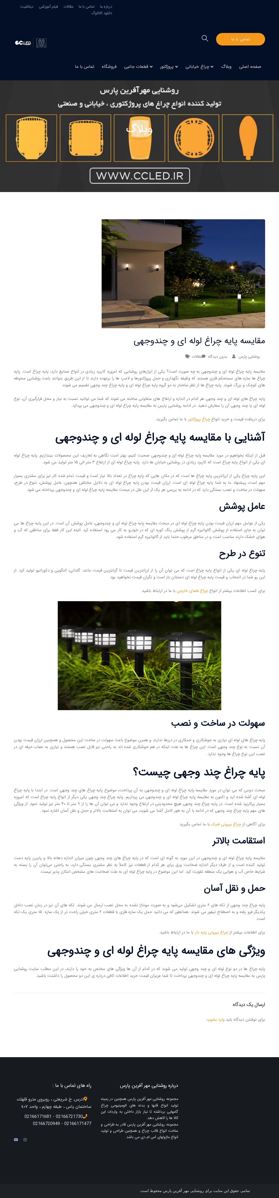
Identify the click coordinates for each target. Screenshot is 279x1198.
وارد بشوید (216, 1019)
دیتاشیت (27, 7)
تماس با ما (87, 7)
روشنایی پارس (249, 357)
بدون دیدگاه (217, 357)
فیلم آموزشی (48, 7)
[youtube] (16, 1140)
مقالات (68, 7)
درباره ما (106, 7)
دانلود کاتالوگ (101, 13)
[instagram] (25, 1140)
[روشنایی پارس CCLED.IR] (32, 42)
